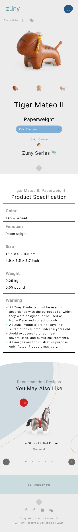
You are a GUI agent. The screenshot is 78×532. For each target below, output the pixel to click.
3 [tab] (39, 462)
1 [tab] (26, 462)
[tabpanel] (39, 425)
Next (71, 462)
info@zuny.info (42, 484)
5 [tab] (52, 462)
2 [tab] (32, 462)
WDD (60, 522)
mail (30, 484)
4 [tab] (45, 462)
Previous (6, 462)
